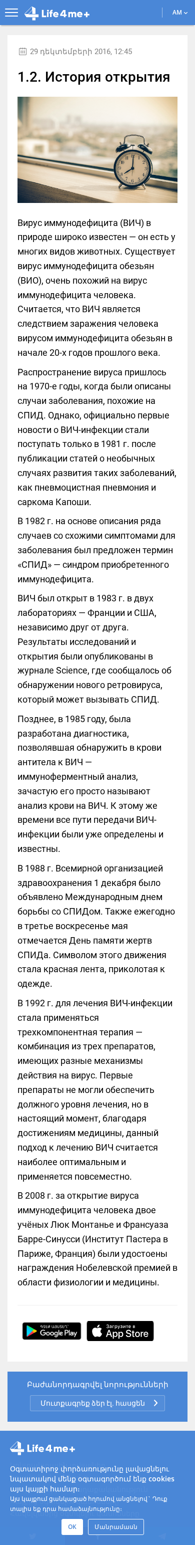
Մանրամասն (116, 1526)
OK (72, 1526)
